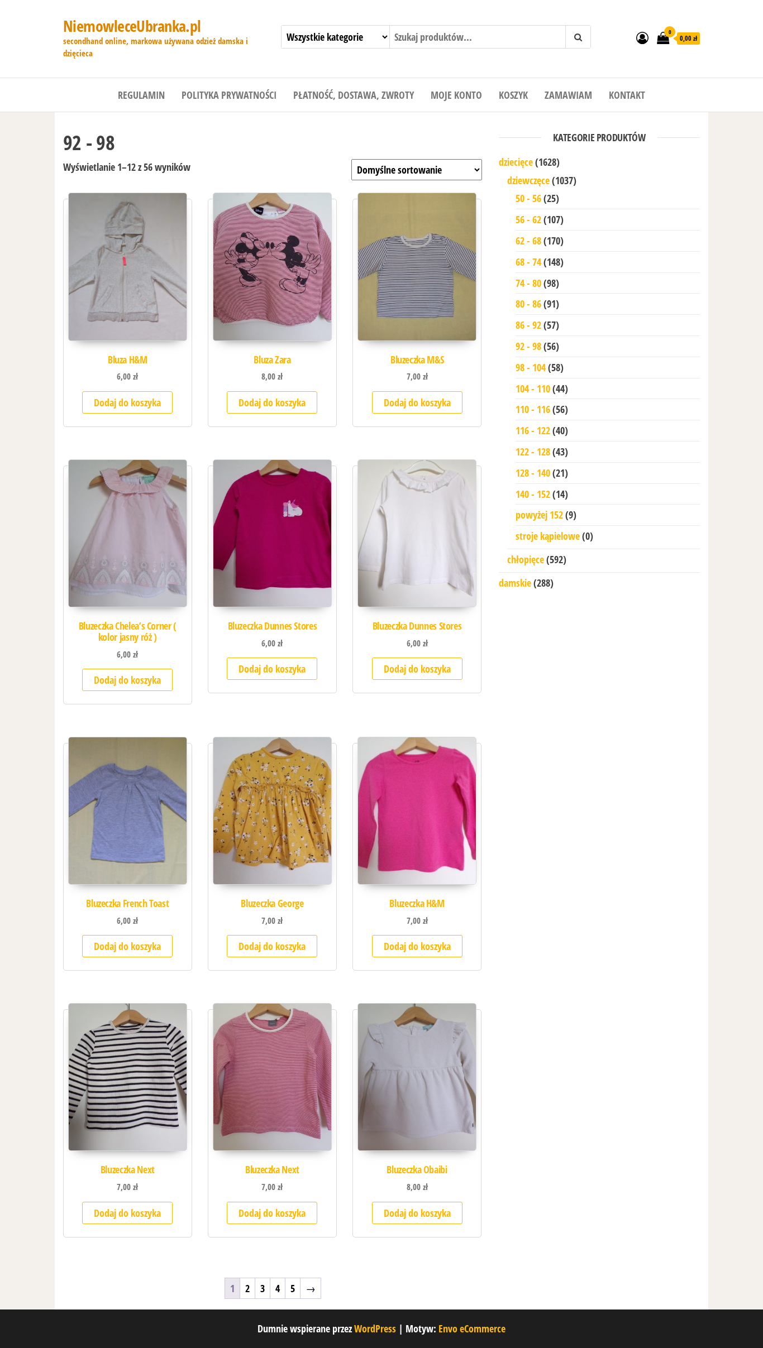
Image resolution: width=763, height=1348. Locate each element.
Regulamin (141, 95)
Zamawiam (568, 95)
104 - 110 (533, 388)
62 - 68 (528, 240)
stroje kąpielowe (548, 536)
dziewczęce (528, 180)
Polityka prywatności (229, 95)
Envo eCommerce (472, 1328)
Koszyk (513, 95)
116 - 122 (533, 430)
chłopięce (525, 559)
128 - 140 (533, 472)
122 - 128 (533, 451)
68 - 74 (528, 261)
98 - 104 (531, 367)
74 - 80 (528, 283)
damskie (515, 582)
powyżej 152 (539, 514)
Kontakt (627, 95)
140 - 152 (533, 494)
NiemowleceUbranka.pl (132, 25)
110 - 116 (533, 409)
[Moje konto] (642, 37)
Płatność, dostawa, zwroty (353, 95)
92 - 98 (528, 346)
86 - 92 (528, 325)
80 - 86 (528, 303)
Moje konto (456, 95)
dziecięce (516, 162)
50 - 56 (528, 198)
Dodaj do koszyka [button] (127, 402)
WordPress (375, 1328)
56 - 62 (528, 219)
